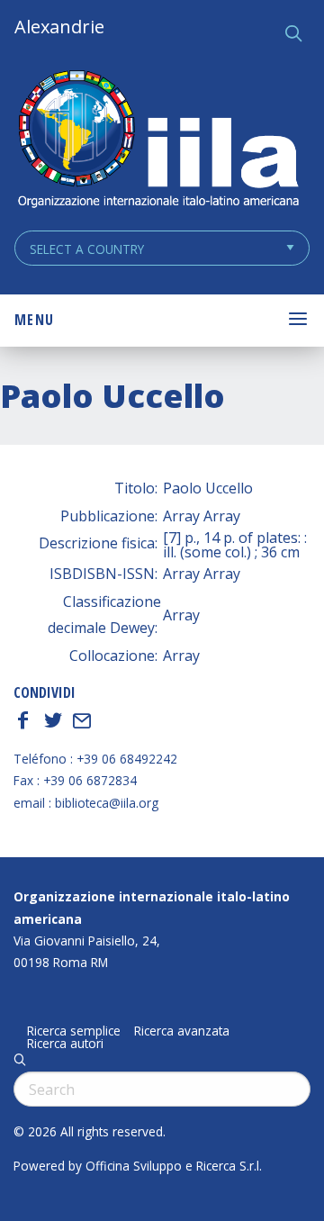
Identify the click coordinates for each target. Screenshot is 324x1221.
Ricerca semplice (74, 1031)
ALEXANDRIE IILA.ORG (157, 141)
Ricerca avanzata (182, 1031)
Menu (34, 320)
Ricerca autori (65, 1043)
